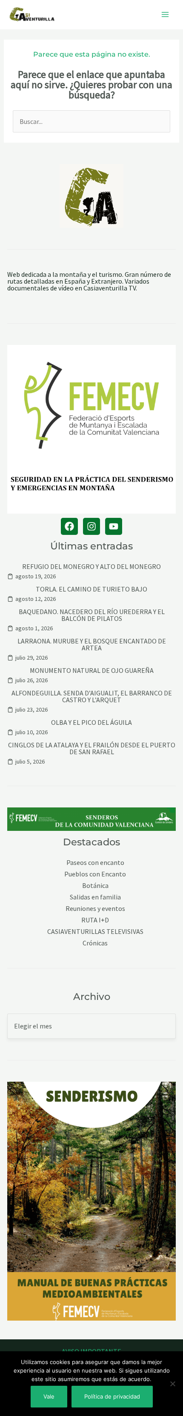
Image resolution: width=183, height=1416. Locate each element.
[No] (172, 1383)
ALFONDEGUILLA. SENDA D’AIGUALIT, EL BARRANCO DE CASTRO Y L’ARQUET (91, 696)
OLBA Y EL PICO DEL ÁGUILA (91, 722)
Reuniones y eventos (95, 908)
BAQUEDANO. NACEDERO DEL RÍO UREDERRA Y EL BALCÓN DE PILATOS (92, 615)
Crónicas (95, 943)
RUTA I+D (95, 920)
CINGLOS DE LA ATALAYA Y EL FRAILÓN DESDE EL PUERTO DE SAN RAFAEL (91, 748)
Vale (48, 1396)
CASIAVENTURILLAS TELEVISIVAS (95, 931)
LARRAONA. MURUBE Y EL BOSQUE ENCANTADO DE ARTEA (91, 644)
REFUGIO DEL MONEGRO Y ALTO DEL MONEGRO (91, 566)
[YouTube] (113, 526)
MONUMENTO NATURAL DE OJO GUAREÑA (92, 670)
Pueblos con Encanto (95, 874)
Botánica (95, 885)
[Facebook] (69, 526)
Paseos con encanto (95, 862)
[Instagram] (91, 526)
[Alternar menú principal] (165, 14)
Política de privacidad (112, 1396)
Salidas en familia (95, 897)
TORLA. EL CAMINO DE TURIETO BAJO (91, 589)
